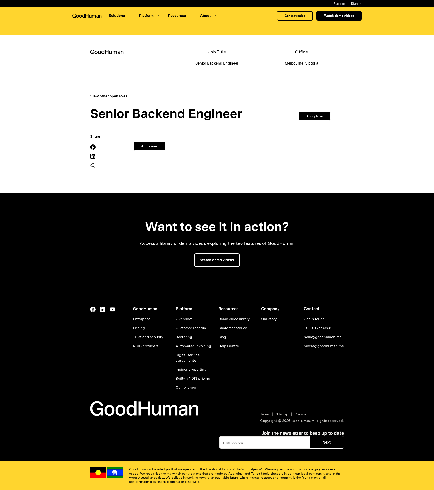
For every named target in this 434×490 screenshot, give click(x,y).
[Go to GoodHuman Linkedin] (103, 309)
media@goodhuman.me (324, 346)
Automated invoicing (193, 346)
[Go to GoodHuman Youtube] (112, 309)
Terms (265, 414)
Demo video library (234, 319)
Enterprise (142, 319)
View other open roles (108, 96)
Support (339, 3)
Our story (269, 319)
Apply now (149, 146)
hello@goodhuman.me (323, 337)
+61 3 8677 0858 (317, 328)
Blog (222, 337)
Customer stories (232, 328)
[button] (120, 15)
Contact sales (295, 16)
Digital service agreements (188, 358)
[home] (87, 16)
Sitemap (282, 414)
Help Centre (228, 346)
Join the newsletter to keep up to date (303, 433)
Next (327, 442)
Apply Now (314, 116)
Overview (184, 319)
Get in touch (314, 319)
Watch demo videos (339, 16)
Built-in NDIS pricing (193, 378)
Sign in (356, 3)
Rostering (184, 337)
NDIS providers (145, 346)
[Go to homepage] (144, 408)
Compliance (186, 387)
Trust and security (148, 337)
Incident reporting (191, 369)
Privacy (300, 414)
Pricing (139, 328)
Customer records (191, 328)
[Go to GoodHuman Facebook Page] (93, 309)
